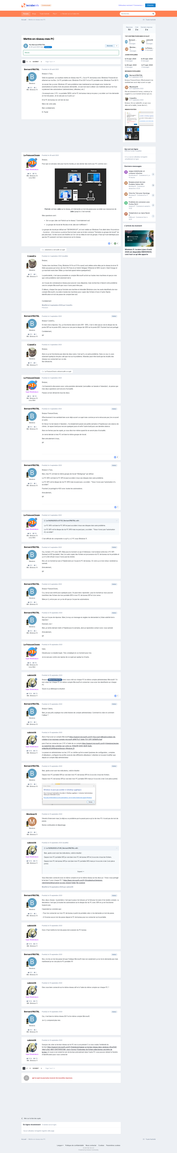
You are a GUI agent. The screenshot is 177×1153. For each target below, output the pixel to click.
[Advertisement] (71, 28)
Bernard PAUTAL (38, 45)
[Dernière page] (41, 61)
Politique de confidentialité (74, 1145)
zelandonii (48, 250)
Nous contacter (91, 1145)
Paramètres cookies (113, 1145)
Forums (26, 14)
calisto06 (31, 675)
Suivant (36, 61)
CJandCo (31, 256)
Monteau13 (31, 814)
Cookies (101, 1145)
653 (30, 87)
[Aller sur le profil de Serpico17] (126, 203)
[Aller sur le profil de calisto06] (32, 682)
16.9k (30, 693)
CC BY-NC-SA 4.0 (88, 1148)
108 (35, 173)
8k (30, 173)
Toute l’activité (44, 14)
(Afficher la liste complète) (133, 151)
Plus (54, 14)
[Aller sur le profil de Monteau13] (32, 821)
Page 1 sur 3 (50, 61)
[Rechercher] (153, 14)
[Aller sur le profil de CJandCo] (32, 263)
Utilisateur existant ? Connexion (130, 5)
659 (30, 832)
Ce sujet (145, 13)
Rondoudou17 (133, 175)
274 (36, 693)
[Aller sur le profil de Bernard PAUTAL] (25, 46)
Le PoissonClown (32, 155)
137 (31, 274)
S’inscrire (150, 5)
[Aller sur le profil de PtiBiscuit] (126, 214)
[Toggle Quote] (45, 520)
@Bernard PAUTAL (55, 679)
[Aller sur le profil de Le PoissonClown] (32, 162)
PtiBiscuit (132, 217)
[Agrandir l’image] (80, 186)
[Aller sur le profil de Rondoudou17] (126, 172)
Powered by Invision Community (88, 1150)
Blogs (34, 14)
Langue (59, 1145)
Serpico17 (132, 206)
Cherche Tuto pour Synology (139, 193)
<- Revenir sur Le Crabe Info (70, 14)
